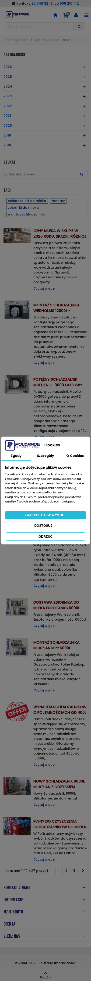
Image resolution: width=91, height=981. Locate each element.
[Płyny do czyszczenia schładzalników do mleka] (17, 826)
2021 (7, 115)
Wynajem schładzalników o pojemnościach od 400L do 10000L (60, 712)
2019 (7, 135)
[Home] (55, 14)
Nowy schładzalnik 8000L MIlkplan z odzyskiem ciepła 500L (59, 787)
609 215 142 (69, 3)
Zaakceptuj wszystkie (45, 515)
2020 (8, 125)
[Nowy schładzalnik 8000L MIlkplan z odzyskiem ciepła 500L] (17, 785)
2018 (7, 145)
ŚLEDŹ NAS (12, 936)
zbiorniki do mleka (23, 207)
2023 (8, 96)
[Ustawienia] (76, 14)
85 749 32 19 (42, 3)
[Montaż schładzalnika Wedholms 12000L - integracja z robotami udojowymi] (17, 309)
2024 (8, 86)
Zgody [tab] (16, 455)
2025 (8, 76)
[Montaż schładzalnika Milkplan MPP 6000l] (17, 647)
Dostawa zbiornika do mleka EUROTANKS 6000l (56, 605)
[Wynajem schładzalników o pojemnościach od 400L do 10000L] (17, 711)
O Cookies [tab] (75, 455)
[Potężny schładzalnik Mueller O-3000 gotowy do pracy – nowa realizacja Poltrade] (17, 384)
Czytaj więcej (44, 288)
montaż (58, 200)
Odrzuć (45, 536)
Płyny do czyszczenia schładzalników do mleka (59, 824)
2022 (8, 106)
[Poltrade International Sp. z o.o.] (18, 14)
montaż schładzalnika (27, 214)
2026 (8, 67)
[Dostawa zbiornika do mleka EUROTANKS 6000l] (17, 607)
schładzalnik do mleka (27, 200)
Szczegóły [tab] (45, 455)
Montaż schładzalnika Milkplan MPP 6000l (56, 645)
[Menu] (86, 14)
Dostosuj (43, 525)
